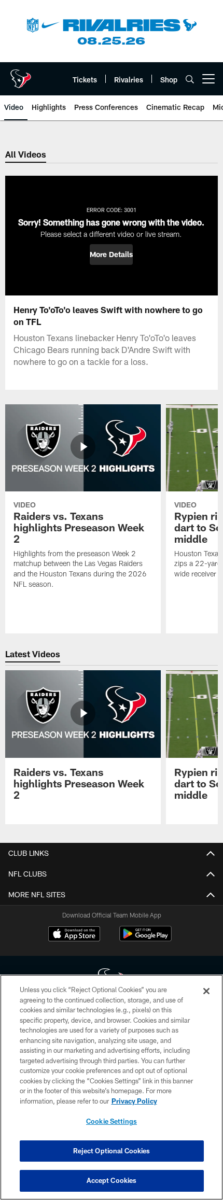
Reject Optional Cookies (111, 1151)
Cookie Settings (111, 1121)
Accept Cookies (112, 1180)
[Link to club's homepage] (20, 74)
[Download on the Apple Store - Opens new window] (74, 935)
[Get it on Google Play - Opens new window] (145, 939)
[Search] (190, 79)
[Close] (206, 991)
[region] (111, 1087)
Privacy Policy (134, 1101)
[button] (111, 254)
